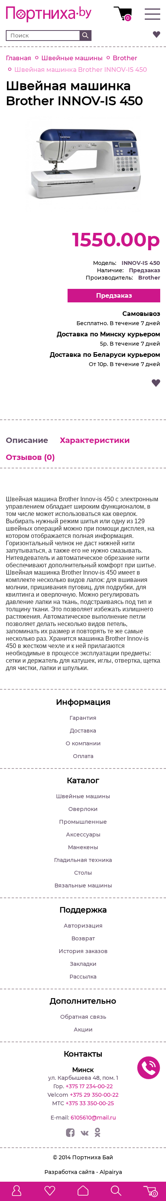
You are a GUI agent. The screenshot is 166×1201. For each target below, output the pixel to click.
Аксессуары (83, 834)
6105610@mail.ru (93, 1117)
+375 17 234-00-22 (89, 1086)
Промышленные (83, 821)
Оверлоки (83, 809)
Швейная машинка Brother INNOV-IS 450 (80, 69)
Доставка (83, 730)
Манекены (83, 847)
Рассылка (83, 976)
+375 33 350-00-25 (90, 1103)
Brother (125, 58)
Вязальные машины (83, 885)
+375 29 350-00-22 (94, 1094)
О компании (83, 743)
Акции (83, 1029)
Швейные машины (72, 58)
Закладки (83, 963)
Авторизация (83, 925)
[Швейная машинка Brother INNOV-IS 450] (83, 210)
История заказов (83, 951)
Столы (83, 872)
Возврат (83, 938)
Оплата (83, 756)
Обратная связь (83, 1016)
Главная (18, 58)
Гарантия (83, 717)
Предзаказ (114, 295)
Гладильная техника (83, 860)
